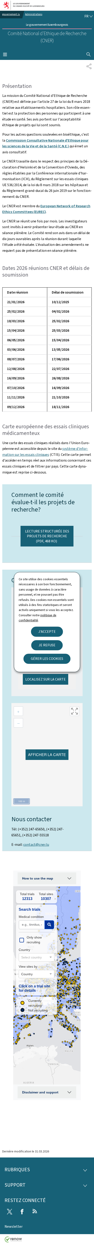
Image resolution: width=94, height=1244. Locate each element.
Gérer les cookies (47, 658)
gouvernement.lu (11, 14)
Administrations (33, 14)
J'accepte (47, 631)
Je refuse (47, 645)
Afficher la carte (47, 754)
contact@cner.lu (36, 844)
